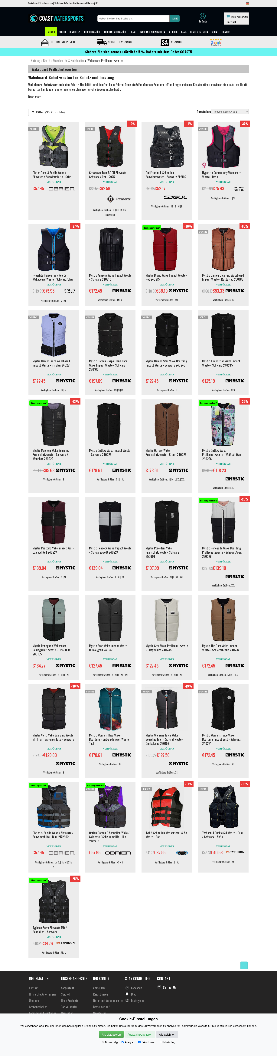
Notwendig (111, 1042)
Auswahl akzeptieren (140, 1034)
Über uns (34, 1000)
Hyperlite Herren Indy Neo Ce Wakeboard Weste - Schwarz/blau (53, 277)
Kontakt (33, 988)
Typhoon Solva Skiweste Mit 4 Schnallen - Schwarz (50, 929)
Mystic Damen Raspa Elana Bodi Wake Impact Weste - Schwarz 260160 (108, 365)
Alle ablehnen (167, 1034)
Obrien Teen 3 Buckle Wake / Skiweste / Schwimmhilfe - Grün (52, 174)
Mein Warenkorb (239, 16)
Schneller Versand (119, 42)
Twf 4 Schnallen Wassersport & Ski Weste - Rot (166, 835)
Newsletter (99, 1013)
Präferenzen (149, 1042)
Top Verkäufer (69, 1007)
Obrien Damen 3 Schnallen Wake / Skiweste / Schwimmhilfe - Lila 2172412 (109, 837)
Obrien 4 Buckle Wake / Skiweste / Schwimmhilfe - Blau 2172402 (53, 835)
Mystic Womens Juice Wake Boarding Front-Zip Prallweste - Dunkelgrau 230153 (164, 739)
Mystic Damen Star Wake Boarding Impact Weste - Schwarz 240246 (166, 363)
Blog (133, 994)
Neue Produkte (69, 1000)
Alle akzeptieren (111, 1034)
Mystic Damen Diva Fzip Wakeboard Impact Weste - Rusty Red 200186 (223, 277)
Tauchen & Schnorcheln (152, 32)
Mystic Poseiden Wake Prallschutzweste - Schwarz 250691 (162, 552)
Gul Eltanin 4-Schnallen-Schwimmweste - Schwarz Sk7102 (166, 174)
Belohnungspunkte (62, 42)
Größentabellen (38, 1007)
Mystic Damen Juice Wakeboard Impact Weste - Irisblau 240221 (51, 363)
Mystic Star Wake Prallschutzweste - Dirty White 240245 (167, 648)
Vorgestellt (67, 988)
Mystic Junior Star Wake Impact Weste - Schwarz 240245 (221, 363)
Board (133, 32)
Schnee (215, 32)
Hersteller (67, 1013)
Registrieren (100, 994)
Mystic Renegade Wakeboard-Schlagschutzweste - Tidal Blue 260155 (51, 650)
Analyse (129, 1042)
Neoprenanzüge (92, 32)
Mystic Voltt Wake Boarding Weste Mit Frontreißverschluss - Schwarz (53, 737)
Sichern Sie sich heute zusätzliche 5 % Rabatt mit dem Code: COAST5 (138, 51)
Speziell (65, 994)
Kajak (184, 32)
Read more (34, 96)
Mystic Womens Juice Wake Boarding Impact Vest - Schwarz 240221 (221, 739)
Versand (175, 42)
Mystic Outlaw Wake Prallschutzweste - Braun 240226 (166, 452)
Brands (226, 32)
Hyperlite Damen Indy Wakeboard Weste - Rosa (221, 174)
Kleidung (173, 32)
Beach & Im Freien (199, 32)
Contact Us (169, 987)
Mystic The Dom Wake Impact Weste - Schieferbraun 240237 (220, 648)
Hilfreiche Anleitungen (42, 994)
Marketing (169, 1042)
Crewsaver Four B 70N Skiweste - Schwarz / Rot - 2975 (108, 174)
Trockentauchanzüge (115, 32)
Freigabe (51, 32)
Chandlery (75, 32)
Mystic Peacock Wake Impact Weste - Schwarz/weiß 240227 (110, 550)
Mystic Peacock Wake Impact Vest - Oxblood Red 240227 (53, 550)
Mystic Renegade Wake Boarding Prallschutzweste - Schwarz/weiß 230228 (222, 552)
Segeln (62, 32)
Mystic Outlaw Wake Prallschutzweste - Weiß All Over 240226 (221, 454)
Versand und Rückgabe (42, 1013)
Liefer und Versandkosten (108, 1000)
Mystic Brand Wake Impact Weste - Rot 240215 (166, 277)
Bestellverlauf (101, 1007)
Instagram (137, 1000)
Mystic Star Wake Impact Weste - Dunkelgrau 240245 (109, 648)
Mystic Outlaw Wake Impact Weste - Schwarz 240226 (109, 452)
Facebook (136, 988)
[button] (174, 18)
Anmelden (99, 988)
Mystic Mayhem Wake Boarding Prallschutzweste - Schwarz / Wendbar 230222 (51, 454)
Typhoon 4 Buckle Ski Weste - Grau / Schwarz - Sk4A (222, 835)
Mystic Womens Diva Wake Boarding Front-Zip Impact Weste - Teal (110, 739)
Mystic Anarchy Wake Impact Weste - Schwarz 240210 (110, 277)
